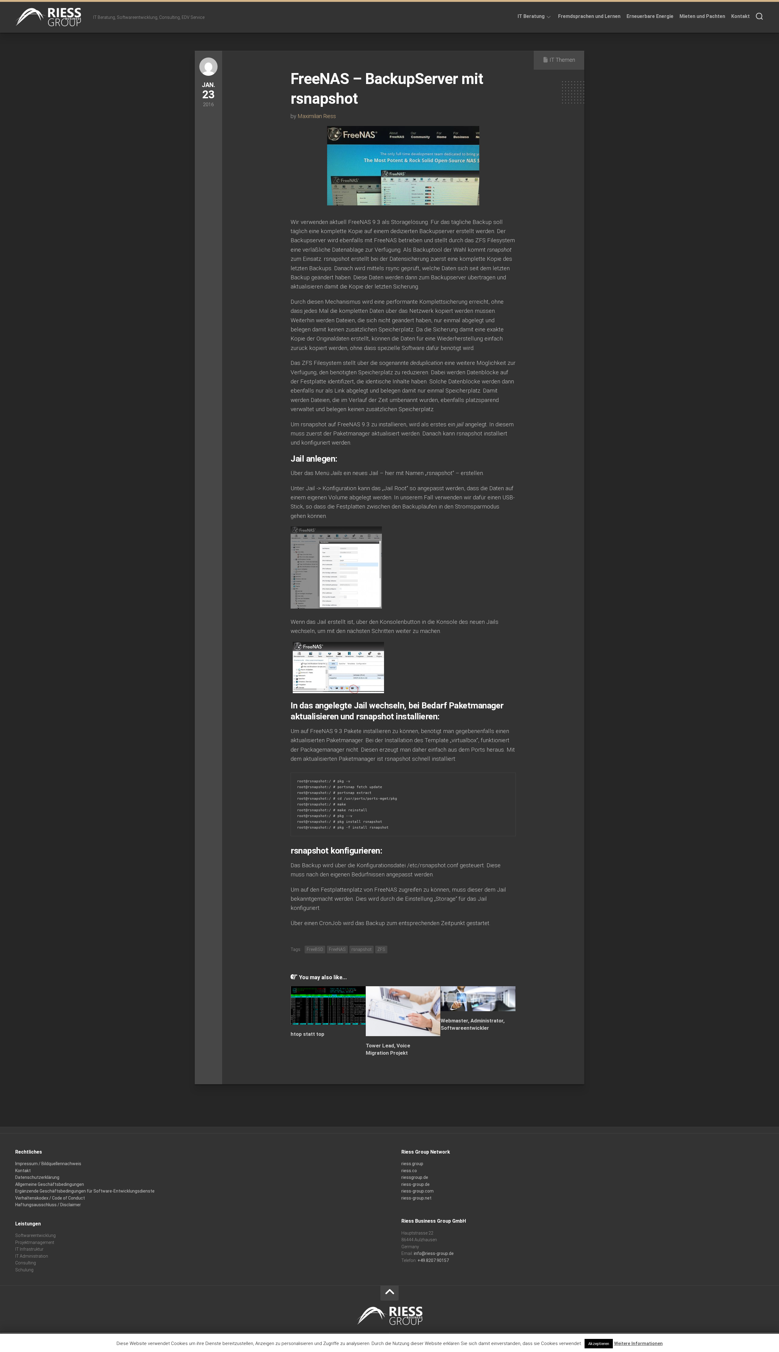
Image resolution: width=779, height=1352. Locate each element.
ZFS (381, 949)
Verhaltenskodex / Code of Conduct (50, 1198)
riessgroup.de (414, 1177)
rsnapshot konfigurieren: (336, 851)
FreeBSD (315, 949)
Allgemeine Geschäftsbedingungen (49, 1184)
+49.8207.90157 (433, 1260)
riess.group (412, 1163)
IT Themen (562, 60)
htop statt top (307, 1034)
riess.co (409, 1170)
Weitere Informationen (638, 1343)
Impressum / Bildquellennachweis (48, 1163)
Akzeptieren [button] (598, 1343)
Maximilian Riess (317, 116)
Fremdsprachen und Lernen (589, 16)
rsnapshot (361, 949)
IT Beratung (531, 16)
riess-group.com (417, 1191)
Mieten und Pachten (702, 16)
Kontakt (740, 16)
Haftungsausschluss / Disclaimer (48, 1204)
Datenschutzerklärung (37, 1177)
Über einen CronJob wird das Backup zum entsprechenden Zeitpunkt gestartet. (391, 923)
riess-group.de (415, 1184)
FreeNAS (337, 949)
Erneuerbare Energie (650, 16)
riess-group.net (416, 1198)
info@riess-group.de (434, 1253)
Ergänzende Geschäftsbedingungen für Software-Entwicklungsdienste (85, 1191)
